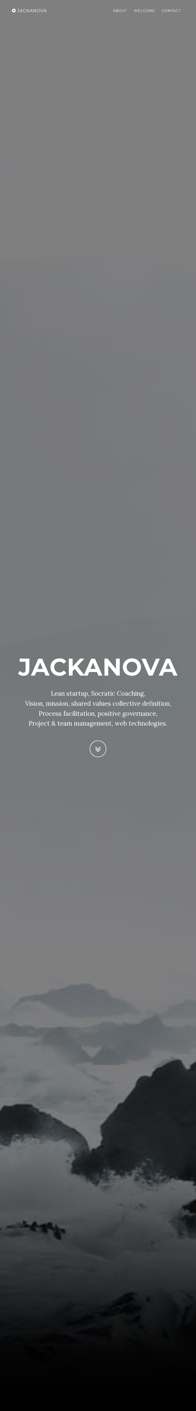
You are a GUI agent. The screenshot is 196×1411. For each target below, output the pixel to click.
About (120, 11)
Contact (171, 11)
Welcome (144, 11)
